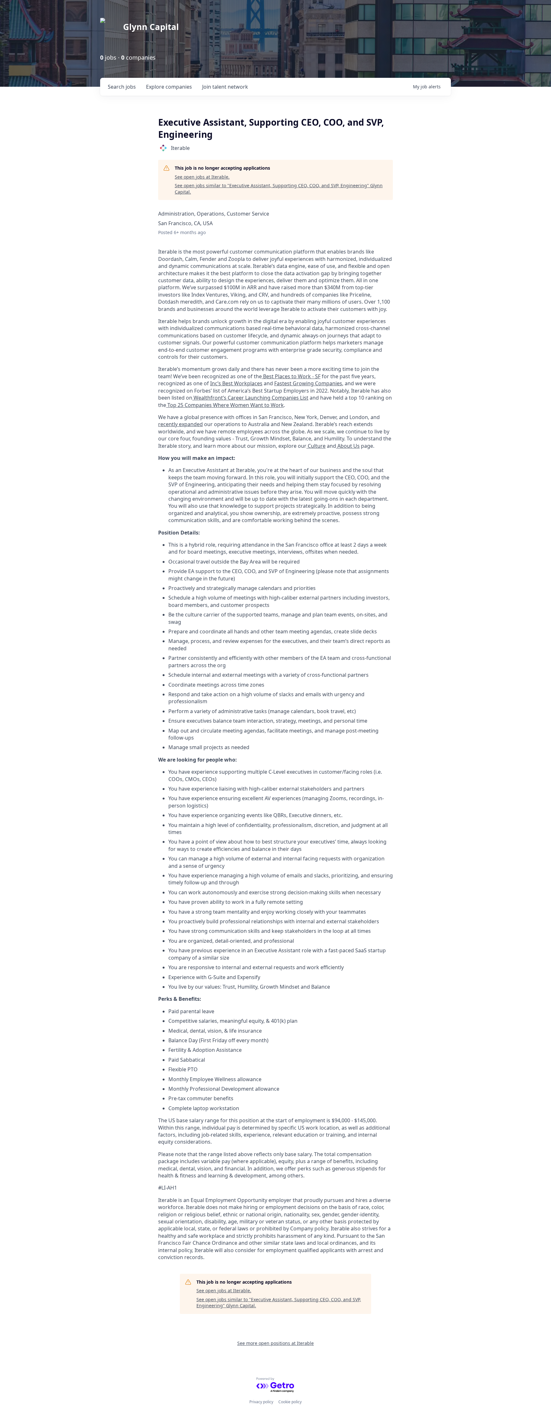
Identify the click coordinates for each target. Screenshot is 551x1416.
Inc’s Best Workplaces (236, 383)
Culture (316, 445)
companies (169, 86)
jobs (122, 86)
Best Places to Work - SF (291, 376)
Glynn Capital (151, 27)
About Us (348, 445)
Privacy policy (261, 1402)
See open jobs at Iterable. (202, 177)
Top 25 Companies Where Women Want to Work (225, 405)
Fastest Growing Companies (308, 383)
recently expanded (180, 424)
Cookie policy (290, 1402)
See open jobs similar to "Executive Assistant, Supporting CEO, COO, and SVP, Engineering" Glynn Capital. (279, 188)
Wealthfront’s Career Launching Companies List (250, 397)
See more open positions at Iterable (275, 1343)
